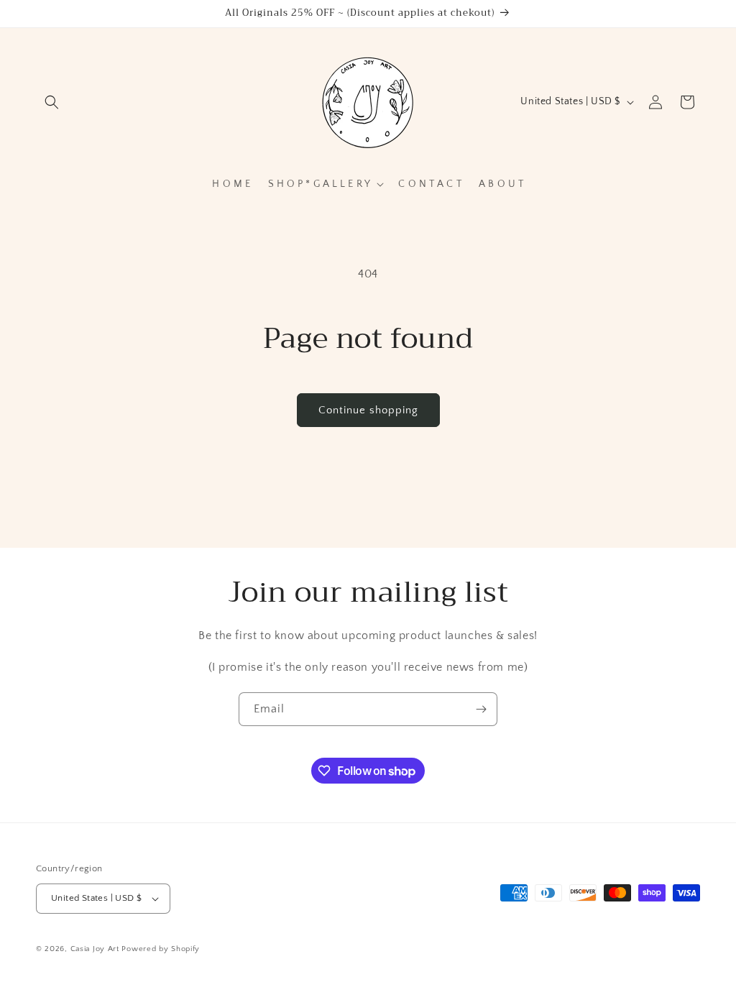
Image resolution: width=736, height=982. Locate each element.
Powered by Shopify (160, 949)
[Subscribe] (481, 709)
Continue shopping (368, 410)
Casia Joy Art (94, 949)
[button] (52, 102)
